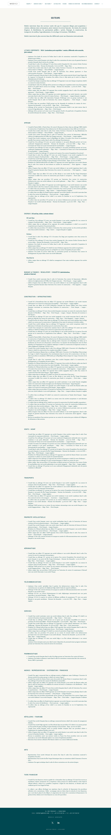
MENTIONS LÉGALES (51, 829)
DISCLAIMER (61, 829)
